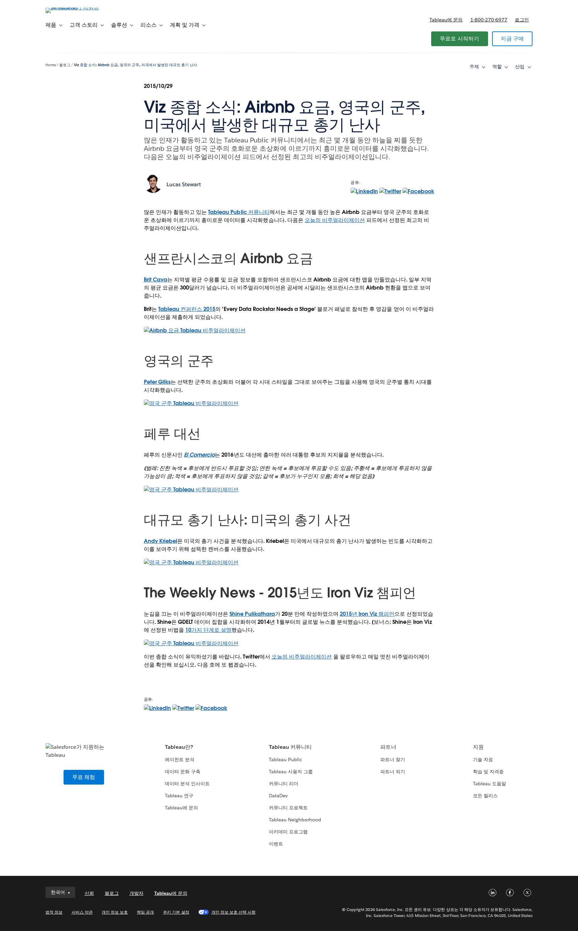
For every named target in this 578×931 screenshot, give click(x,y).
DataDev (278, 796)
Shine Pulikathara (252, 613)
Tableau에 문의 (446, 20)
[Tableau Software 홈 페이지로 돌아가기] (73, 7)
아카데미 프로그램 (288, 832)
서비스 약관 (82, 912)
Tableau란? (179, 746)
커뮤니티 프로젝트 (288, 808)
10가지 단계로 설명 (208, 629)
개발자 (136, 893)
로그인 (522, 20)
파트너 (388, 746)
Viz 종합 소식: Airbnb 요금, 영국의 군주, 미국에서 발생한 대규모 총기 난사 (135, 65)
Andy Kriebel (160, 541)
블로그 (64, 65)
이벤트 (276, 844)
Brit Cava (155, 279)
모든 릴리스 (485, 796)
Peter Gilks (157, 381)
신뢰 (89, 893)
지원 (478, 746)
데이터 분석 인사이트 (187, 784)
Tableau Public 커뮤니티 (238, 212)
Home (50, 65)
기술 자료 (483, 760)
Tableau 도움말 (489, 784)
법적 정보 (54, 912)
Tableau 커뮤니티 (290, 746)
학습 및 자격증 (488, 772)
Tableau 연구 (179, 796)
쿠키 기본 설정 (176, 912)
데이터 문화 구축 (182, 772)
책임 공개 (145, 912)
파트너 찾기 (392, 760)
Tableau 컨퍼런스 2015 (186, 309)
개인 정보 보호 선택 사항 (233, 912)
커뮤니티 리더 (283, 784)
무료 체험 (83, 777)
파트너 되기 (392, 772)
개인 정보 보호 (115, 912)
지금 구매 (512, 38)
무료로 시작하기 (459, 38)
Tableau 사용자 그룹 (291, 772)
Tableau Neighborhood (295, 820)
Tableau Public (285, 760)
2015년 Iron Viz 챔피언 (367, 613)
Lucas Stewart (184, 184)
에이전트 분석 (179, 760)
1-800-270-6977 (488, 20)
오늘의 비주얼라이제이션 (335, 220)
